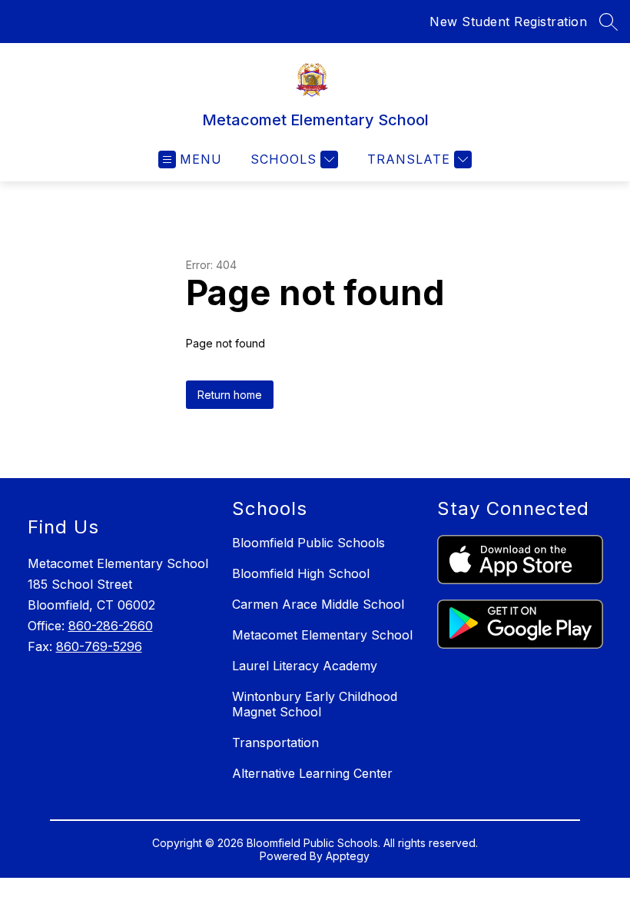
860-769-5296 (99, 646)
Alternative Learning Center (312, 773)
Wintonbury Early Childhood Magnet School (314, 704)
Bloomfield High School (301, 573)
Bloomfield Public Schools (308, 542)
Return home (229, 394)
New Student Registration (508, 21)
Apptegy (348, 855)
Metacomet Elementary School (322, 635)
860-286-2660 (110, 625)
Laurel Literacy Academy (304, 665)
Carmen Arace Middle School (318, 604)
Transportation (275, 742)
